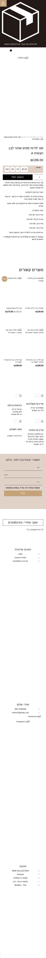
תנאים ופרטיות (23, 549)
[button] (41, 52)
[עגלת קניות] (12, 52)
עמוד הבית (39, 137)
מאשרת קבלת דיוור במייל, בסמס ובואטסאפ (23, 488)
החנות (23, 866)
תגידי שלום (23, 704)
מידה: (38, 167)
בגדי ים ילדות (27, 137)
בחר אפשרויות (34, 318)
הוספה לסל (18, 177)
